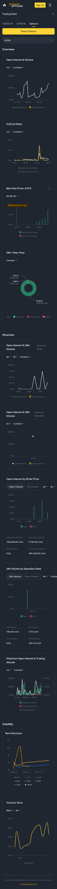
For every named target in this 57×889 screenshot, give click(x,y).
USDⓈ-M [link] (7, 23)
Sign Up (40, 5)
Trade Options (28, 31)
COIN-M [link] (20, 23)
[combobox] (28, 40)
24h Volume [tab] (32, 486)
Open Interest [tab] (16, 486)
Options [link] (33, 23)
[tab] (7, 24)
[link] (4, 5)
